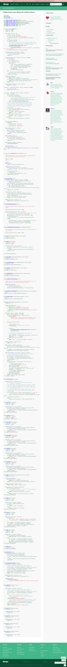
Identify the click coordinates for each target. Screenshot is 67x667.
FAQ (46, 48)
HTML (56, 74)
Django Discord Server (50, 58)
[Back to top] (65, 665)
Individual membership (20, 654)
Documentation (22, 4)
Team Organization (6, 650)
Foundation (42, 4)
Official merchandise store (57, 650)
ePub (60, 74)
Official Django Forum (50, 62)
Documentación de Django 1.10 (52, 38)
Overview (12, 4)
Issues (33, 4)
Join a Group (19, 647)
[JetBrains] (47, 94)
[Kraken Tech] (47, 111)
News (27, 4)
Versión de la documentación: (60, 662)
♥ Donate (47, 4)
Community (37, 4)
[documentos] (6, 87)
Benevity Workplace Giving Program (58, 652)
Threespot (45, 662)
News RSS (42, 655)
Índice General (49, 31)
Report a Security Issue (20, 652)
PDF (58, 74)
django (50, 41)
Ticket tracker (48, 66)
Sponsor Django (55, 647)
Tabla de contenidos (50, 29)
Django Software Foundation (7, 652)
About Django (5, 647)
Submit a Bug (19, 650)
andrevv (52, 662)
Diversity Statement (6, 655)
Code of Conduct (5, 654)
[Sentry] (47, 85)
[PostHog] (47, 129)
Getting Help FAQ (32, 647)
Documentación (8, 8)
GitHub (42, 647)
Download (17, 4)
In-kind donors (26, 661)
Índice (47, 54)
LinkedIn (42, 654)
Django (6, 4)
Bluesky (42, 652)
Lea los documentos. (55, 75)
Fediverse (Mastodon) (44, 650)
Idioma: (63, 660)
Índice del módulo (51, 54)
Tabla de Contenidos (60, 54)
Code (30, 4)
